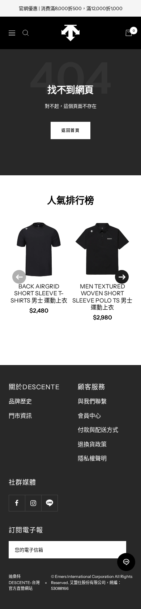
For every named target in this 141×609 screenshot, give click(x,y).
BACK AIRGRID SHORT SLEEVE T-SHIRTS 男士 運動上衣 (38, 293)
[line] (126, 562)
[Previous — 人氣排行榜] (19, 277)
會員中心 (89, 415)
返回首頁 (70, 130)
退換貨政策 (92, 444)
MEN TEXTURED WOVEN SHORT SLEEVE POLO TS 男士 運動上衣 (102, 297)
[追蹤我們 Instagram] (33, 503)
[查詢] (25, 33)
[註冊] (116, 549)
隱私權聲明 (92, 458)
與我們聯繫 (92, 401)
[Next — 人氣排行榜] (122, 277)
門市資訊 (20, 415)
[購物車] (128, 33)
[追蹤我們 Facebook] (17, 503)
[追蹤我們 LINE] (49, 503)
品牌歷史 (20, 401)
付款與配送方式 (98, 429)
